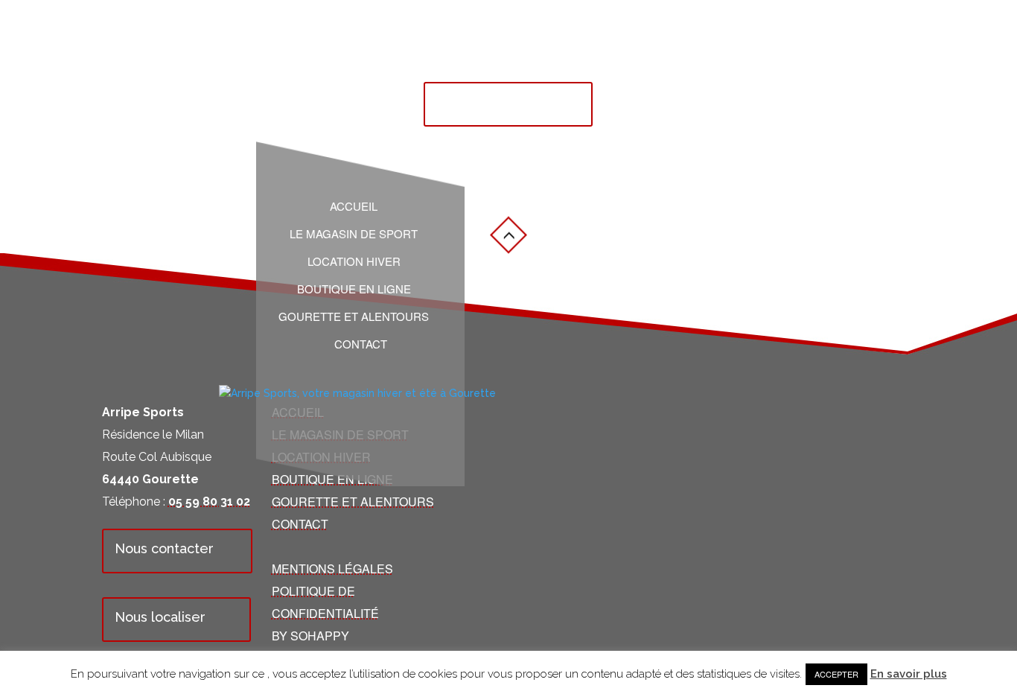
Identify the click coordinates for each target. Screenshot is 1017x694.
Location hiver (354, 261)
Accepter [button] (836, 674)
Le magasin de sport (354, 234)
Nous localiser (160, 617)
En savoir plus (908, 674)
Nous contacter (164, 548)
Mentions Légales (332, 568)
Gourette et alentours (353, 316)
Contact (360, 344)
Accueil (353, 206)
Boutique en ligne (354, 289)
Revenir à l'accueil (495, 101)
